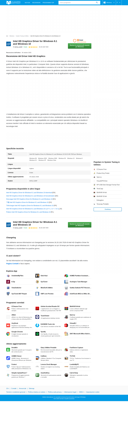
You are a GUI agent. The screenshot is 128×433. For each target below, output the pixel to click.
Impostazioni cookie (92, 392)
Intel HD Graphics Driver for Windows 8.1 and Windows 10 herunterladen (30, 196)
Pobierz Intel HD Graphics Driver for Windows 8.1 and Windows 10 (28, 212)
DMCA (81, 392)
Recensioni (36, 2)
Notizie (27, 2)
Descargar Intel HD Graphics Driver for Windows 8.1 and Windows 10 (29, 199)
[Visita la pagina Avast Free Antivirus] (79, 40)
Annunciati (22, 388)
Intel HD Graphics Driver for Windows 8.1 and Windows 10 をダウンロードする (32, 209)
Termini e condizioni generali (15, 392)
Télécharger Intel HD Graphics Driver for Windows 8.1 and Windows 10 (30, 205)
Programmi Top (48, 2)
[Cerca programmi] (97, 3)
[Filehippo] (13, 2)
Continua (108, 209)
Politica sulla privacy (55, 392)
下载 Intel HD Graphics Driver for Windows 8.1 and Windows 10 (27, 202)
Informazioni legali (70, 392)
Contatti (13, 388)
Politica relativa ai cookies (36, 392)
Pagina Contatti (12, 264)
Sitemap (31, 388)
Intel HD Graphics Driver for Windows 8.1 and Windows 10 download (29, 192)
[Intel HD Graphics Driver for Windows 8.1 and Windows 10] (8, 44)
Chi (7, 388)
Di (17, 47)
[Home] (7, 36)
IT (117, 2)
